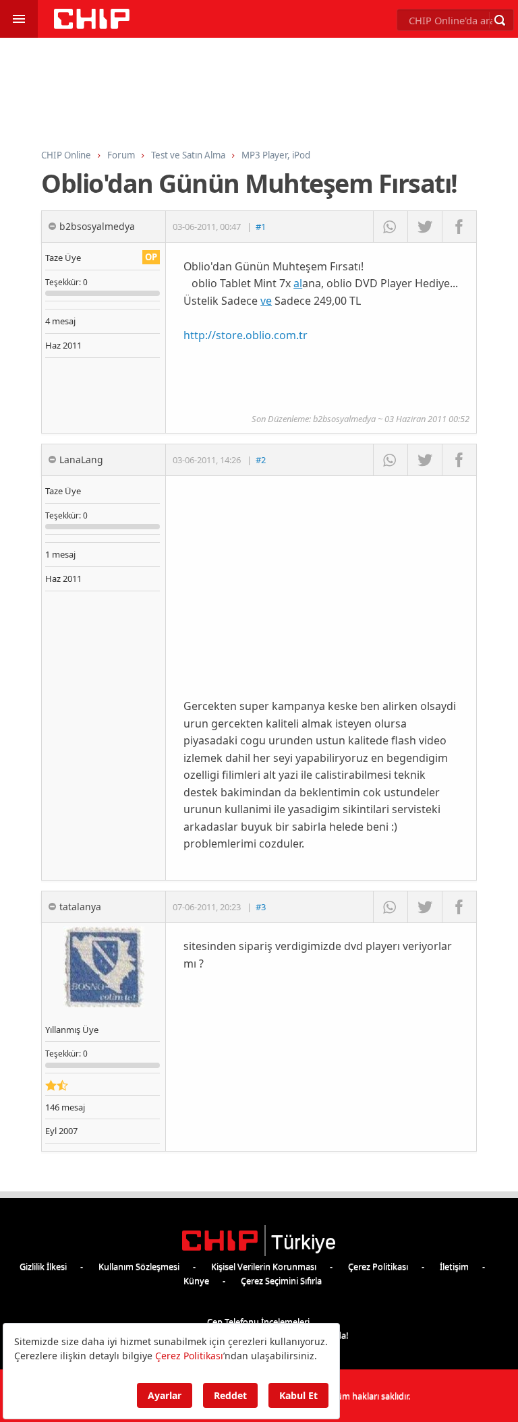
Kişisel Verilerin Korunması (263, 1266)
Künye (196, 1280)
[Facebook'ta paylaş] (459, 226)
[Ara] (500, 20)
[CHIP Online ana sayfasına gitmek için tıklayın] (92, 25)
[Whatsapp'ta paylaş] (390, 226)
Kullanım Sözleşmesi (138, 1266)
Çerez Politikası (378, 1266)
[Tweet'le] (424, 226)
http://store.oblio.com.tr (245, 335)
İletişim (454, 1266)
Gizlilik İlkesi (43, 1266)
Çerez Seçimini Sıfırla (281, 1280)
